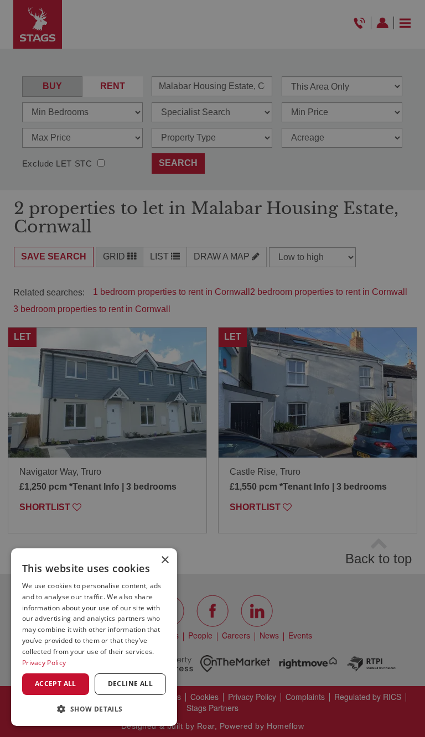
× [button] (164, 560)
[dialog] (94, 637)
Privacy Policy (44, 662)
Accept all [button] (55, 683)
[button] (94, 708)
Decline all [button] (130, 683)
